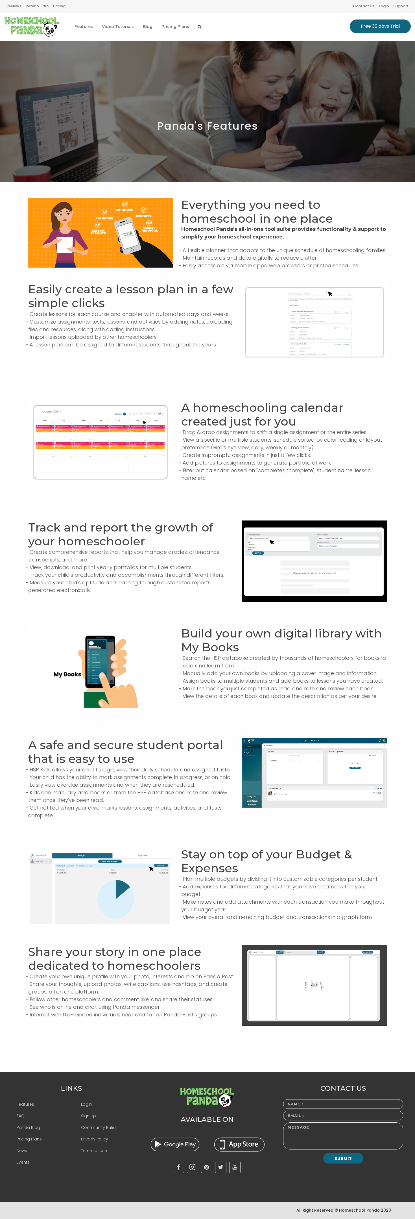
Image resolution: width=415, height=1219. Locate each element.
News (22, 1150)
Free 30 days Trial (380, 26)
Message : (300, 1127)
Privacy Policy (94, 1139)
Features (25, 1104)
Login (384, 6)
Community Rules (99, 1127)
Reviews (13, 6)
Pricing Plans (29, 1139)
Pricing (59, 6)
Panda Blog (28, 1127)
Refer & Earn (37, 6)
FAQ (21, 1116)
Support (401, 6)
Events (23, 1162)
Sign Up (88, 1116)
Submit (343, 1158)
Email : (296, 1115)
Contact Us (363, 6)
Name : (295, 1104)
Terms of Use (94, 1150)
